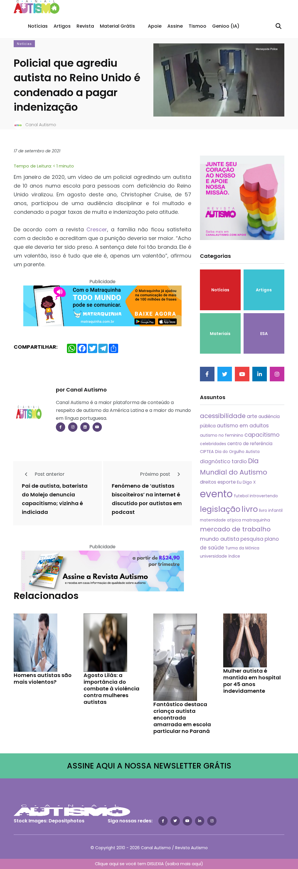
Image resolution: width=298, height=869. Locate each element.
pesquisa (251, 538)
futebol (241, 496)
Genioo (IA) (226, 26)
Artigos (62, 26)
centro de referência (249, 443)
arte (252, 416)
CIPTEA (207, 451)
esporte (226, 482)
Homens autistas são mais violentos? (43, 678)
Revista (85, 26)
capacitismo (262, 435)
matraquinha (256, 520)
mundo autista (219, 538)
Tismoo (197, 26)
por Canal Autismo (81, 389)
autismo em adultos (243, 425)
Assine (175, 26)
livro (250, 509)
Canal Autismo (40, 125)
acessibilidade (223, 415)
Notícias (38, 26)
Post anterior (49, 474)
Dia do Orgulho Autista (237, 451)
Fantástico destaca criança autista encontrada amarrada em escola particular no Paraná (182, 718)
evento (216, 494)
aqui (196, 864)
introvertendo (264, 496)
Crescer (96, 229)
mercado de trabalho (235, 529)
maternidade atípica (220, 520)
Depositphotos (66, 820)
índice (234, 556)
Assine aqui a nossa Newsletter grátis (149, 765)
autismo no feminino (221, 435)
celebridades (213, 444)
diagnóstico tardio (223, 461)
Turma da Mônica (242, 548)
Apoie (155, 26)
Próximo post (155, 474)
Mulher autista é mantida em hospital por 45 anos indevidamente (252, 681)
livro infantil (271, 510)
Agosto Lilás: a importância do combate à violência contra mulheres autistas (111, 688)
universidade (213, 556)
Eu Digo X (246, 482)
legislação (220, 509)
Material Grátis (117, 26)
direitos (208, 482)
